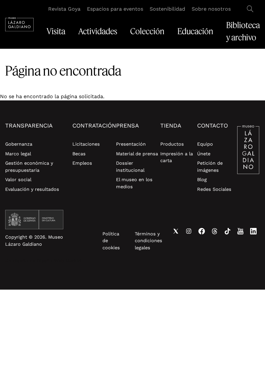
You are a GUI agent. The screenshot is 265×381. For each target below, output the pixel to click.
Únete (203, 153)
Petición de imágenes (210, 166)
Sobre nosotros (211, 9)
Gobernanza (18, 144)
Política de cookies (111, 240)
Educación (195, 31)
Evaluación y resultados (32, 189)
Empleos (82, 163)
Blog (202, 179)
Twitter (176, 231)
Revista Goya (64, 9)
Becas (79, 153)
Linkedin (253, 231)
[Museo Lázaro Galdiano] (19, 24)
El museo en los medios (134, 183)
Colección (147, 31)
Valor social (18, 179)
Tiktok (227, 231)
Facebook (201, 231)
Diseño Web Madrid (59, 260)
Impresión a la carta (176, 157)
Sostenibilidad (167, 9)
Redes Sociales (214, 189)
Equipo (205, 144)
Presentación (131, 144)
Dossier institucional (130, 166)
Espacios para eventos (115, 9)
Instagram (189, 231)
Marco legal (18, 153)
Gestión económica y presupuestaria (29, 166)
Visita (56, 31)
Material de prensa (137, 153)
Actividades (97, 31)
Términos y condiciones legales (148, 240)
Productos (172, 144)
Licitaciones (86, 144)
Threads (214, 231)
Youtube (240, 231)
